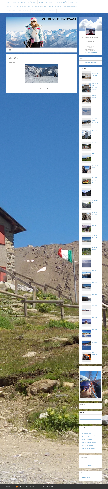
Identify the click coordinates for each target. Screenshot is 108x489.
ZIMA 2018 (94, 317)
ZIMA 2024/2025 (94, 341)
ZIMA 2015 (23, 50)
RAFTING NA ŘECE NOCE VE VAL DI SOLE (95, 179)
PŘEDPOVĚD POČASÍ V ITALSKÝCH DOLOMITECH (20, 6)
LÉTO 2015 (94, 130)
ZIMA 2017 (94, 306)
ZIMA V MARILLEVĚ (94, 353)
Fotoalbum (15, 50)
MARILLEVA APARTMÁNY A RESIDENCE (95, 73)
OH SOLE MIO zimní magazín (70, 6)
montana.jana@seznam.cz (90, 52)
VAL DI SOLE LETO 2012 (95, 213)
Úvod (8, 2)
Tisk (33, 486)
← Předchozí (12, 85)
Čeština (86, 62)
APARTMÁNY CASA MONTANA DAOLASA (95, 86)
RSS (21, 486)
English (90, 62)
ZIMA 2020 (94, 329)
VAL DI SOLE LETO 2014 (95, 224)
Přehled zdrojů (86, 477)
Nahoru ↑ (53, 486)
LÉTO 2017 (94, 142)
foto (93, 107)
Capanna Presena (94, 96)
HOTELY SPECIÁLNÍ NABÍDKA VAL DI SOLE (18, 11)
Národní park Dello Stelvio (89, 442)
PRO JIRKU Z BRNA (95, 166)
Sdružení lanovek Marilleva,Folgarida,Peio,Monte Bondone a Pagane (90, 434)
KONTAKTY (58, 6)
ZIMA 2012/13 (95, 259)
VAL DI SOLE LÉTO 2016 (95, 236)
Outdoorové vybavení (87, 445)
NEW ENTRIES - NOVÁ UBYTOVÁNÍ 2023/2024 (24, 2)
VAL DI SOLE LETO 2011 (95, 201)
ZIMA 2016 (94, 294)
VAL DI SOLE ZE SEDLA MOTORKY (95, 249)
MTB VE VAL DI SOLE (95, 154)
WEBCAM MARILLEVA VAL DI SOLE (44, 6)
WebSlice (27, 486)
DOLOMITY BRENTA (75, 2)
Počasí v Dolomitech (87, 439)
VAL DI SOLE (95, 189)
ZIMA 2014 (94, 270)
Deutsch (94, 62)
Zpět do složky (44, 85)
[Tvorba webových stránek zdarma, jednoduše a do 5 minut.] (17, 487)
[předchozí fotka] (11, 73)
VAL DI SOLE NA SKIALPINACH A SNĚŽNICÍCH (43, 11)
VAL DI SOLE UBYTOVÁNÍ (59, 19)
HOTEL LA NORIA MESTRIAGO (95, 120)
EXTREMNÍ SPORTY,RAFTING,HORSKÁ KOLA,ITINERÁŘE (53, 2)
